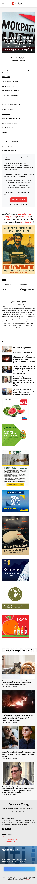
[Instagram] (3, 829)
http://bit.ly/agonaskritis (18, 304)
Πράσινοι (15, 280)
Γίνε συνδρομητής (18, 199)
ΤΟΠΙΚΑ (18, 34)
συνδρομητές (27, 222)
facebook (25, 216)
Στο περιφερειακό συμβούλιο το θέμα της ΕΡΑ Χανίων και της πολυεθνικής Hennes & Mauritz (27, 288)
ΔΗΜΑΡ (9, 280)
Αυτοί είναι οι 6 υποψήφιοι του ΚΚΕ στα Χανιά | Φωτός (9, 288)
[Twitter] (20, 330)
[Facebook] (17, 330)
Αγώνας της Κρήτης (20, 58)
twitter (9, 219)
